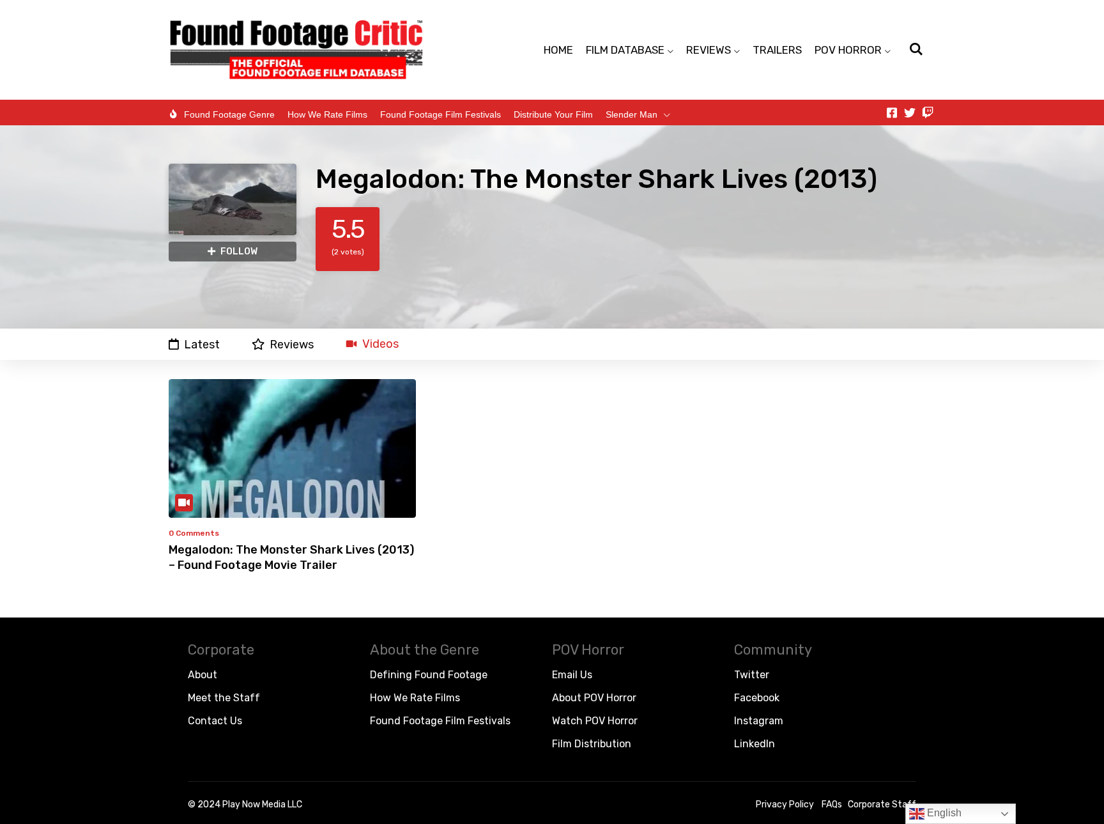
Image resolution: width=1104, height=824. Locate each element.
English (943, 812)
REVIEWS (708, 49)
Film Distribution (591, 744)
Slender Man (631, 114)
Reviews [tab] (292, 344)
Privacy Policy (785, 804)
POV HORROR (848, 49)
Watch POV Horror (595, 721)
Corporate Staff (882, 804)
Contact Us (215, 721)
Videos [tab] (380, 344)
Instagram (758, 721)
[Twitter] (910, 112)
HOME (558, 49)
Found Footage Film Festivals (440, 114)
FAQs (832, 804)
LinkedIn (754, 744)
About (202, 675)
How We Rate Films (327, 114)
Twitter (751, 675)
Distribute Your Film (553, 114)
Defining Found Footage (428, 675)
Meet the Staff (224, 698)
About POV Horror (594, 698)
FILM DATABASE (625, 49)
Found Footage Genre (229, 114)
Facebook (756, 698)
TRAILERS (777, 49)
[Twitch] (927, 112)
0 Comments (194, 533)
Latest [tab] (202, 344)
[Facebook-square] (892, 112)
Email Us (572, 675)
